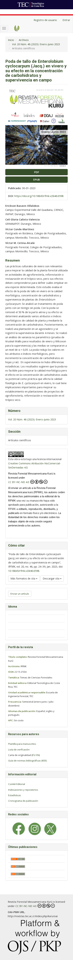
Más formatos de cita (23, 578)
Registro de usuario (45, 20)
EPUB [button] (36, 179)
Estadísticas (14, 795)
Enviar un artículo (19, 593)
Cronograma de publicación (23, 800)
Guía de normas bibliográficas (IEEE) (27, 760)
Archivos (24, 40)
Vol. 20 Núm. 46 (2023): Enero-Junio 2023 (36, 44)
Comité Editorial (16, 784)
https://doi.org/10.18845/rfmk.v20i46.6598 (38, 196)
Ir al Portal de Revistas (47, 11)
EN (37, 755)
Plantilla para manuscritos (22, 743)
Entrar (66, 20)
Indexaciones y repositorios (23, 789)
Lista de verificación (19, 749)
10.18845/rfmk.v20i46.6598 (23, 571)
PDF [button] (36, 172)
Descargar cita (51, 578)
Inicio (11, 40)
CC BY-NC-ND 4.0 (19, 482)
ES (33, 755)
